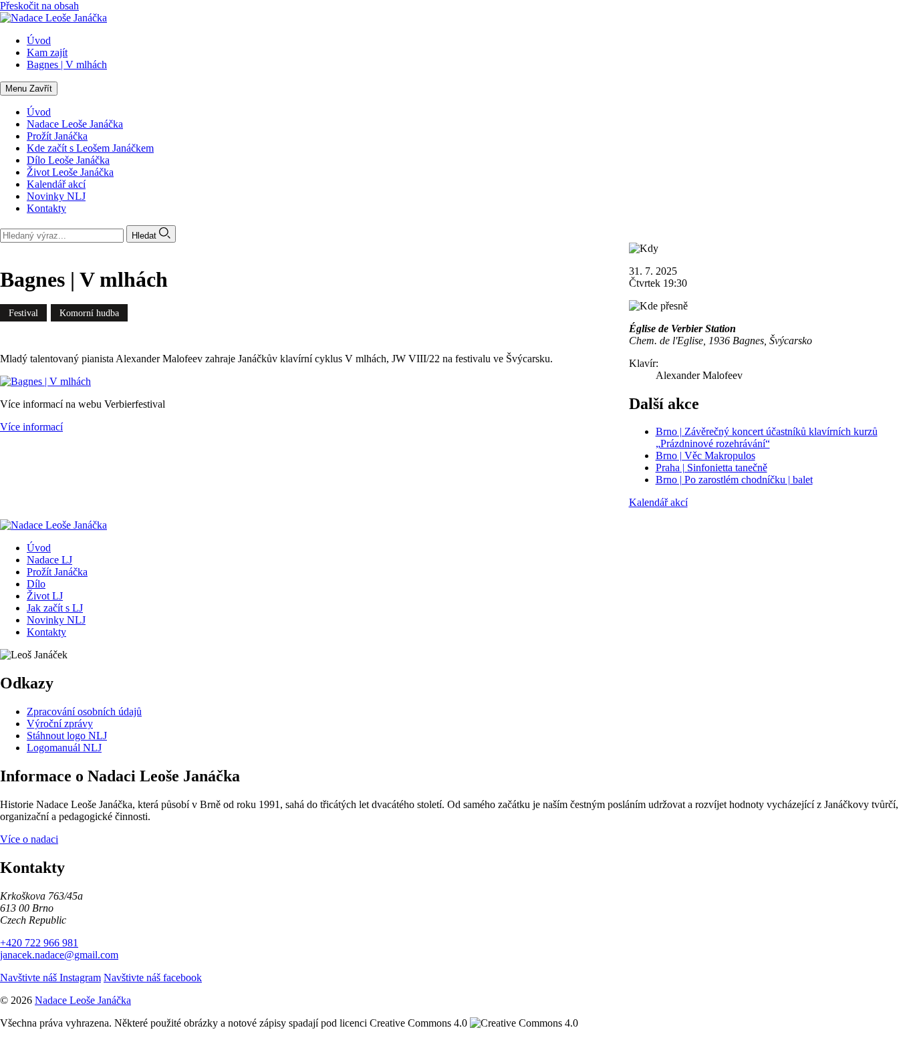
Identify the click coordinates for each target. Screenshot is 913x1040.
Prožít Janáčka (57, 136)
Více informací (31, 426)
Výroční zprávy (60, 723)
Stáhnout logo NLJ (67, 735)
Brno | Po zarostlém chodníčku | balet (734, 479)
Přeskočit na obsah (39, 5)
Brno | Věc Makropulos (705, 455)
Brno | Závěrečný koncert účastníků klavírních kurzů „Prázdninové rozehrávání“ (767, 437)
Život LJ (45, 596)
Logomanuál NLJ (64, 747)
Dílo (36, 584)
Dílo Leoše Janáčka (68, 160)
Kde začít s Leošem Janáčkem (90, 148)
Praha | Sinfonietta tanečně (711, 467)
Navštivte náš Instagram (50, 977)
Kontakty (46, 208)
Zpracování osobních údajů (84, 711)
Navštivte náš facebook (153, 977)
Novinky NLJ (56, 196)
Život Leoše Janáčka (70, 172)
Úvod (39, 112)
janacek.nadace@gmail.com (59, 954)
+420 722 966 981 (39, 942)
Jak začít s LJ (55, 608)
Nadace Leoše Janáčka (75, 124)
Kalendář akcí (56, 184)
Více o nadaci (29, 839)
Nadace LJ (49, 559)
